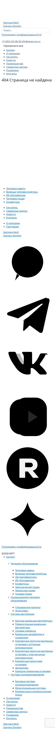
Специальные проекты (27, 607)
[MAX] (27, 262)
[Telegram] (27, 314)
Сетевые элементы (25, 630)
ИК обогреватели (15, 195)
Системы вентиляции (22, 614)
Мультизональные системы (30, 688)
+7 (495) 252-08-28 (11, 41)
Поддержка (12, 70)
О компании (13, 53)
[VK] (27, 365)
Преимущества (14, 63)
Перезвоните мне (13, 45)
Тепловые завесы (15, 188)
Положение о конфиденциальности (21, 34)
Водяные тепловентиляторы (22, 191)
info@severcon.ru (30, 41)
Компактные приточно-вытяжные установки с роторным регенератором (34, 644)
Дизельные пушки (25, 590)
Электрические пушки (27, 587)
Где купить (12, 56)
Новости (11, 60)
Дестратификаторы (26, 577)
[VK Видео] (27, 416)
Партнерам (12, 226)
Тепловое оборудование (24, 563)
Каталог (10, 50)
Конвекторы (13, 202)
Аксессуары (21, 610)
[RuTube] (27, 468)
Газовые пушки (23, 593)
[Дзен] (27, 519)
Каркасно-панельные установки (33, 671)
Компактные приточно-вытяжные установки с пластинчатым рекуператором (34, 654)
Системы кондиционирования (27, 674)
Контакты (11, 73)
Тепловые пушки (15, 198)
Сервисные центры (16, 67)
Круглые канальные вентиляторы (33, 620)
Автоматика (21, 667)
